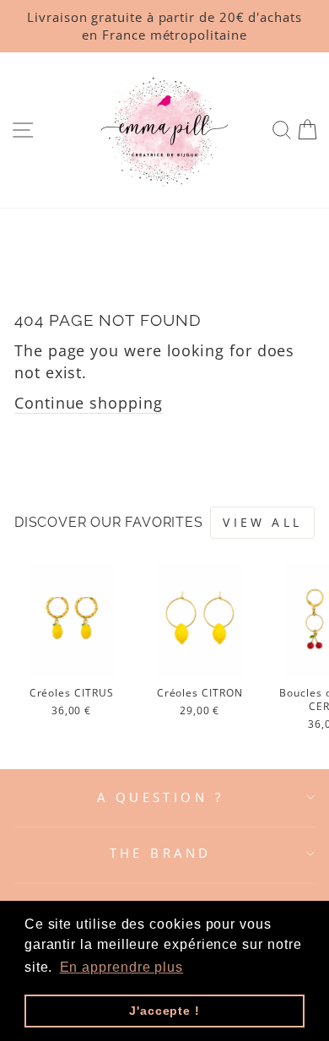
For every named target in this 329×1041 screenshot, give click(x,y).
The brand (161, 852)
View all (262, 522)
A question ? (160, 797)
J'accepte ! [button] (164, 1010)
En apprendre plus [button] (122, 967)
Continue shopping (88, 402)
